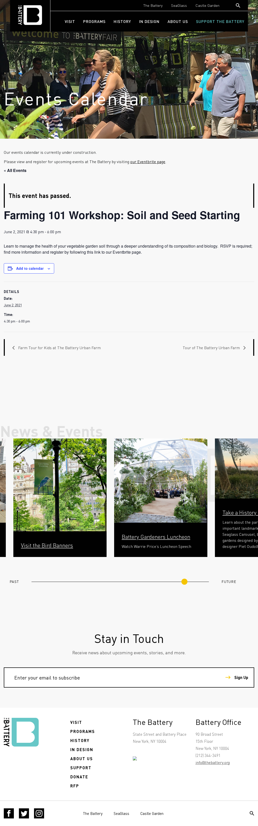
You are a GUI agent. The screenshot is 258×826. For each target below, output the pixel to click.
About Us (178, 21)
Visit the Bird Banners (47, 545)
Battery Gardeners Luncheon (156, 536)
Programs (94, 21)
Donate (79, 776)
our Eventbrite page (147, 161)
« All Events (15, 170)
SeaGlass (179, 5)
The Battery (153, 5)
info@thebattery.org (213, 762)
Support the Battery (220, 21)
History (122, 21)
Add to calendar (30, 268)
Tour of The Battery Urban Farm (212, 347)
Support (80, 767)
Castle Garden (207, 5)
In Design (149, 21)
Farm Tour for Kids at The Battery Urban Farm (59, 347)
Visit (70, 21)
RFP (74, 785)
